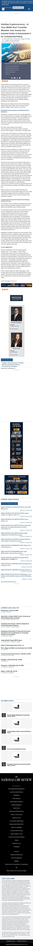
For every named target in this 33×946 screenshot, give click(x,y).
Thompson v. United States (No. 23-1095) (12, 665)
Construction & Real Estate (16, 821)
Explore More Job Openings (7, 368)
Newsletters (16, 795)
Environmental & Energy (16, 830)
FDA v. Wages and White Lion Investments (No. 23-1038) (16, 648)
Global (16, 840)
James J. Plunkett (6, 612)
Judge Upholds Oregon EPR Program (11, 640)
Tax (16, 867)
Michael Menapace (8, 38)
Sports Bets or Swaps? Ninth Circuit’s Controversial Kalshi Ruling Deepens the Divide (15, 617)
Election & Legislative (16, 827)
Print (12, 78)
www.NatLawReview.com (11, 887)
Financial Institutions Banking (11, 68)
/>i (20, 78)
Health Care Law (16, 843)
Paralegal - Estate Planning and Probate (13, 362)
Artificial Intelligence (17, 804)
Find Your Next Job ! (7, 359)
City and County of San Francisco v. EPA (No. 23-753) (16, 653)
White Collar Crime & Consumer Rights (16, 870)
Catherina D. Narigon (15, 641)
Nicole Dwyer (17, 38)
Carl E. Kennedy (6, 619)
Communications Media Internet (12, 66)
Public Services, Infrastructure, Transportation (16, 864)
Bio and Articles (14, 328)
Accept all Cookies (7, 7)
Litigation (16, 861)
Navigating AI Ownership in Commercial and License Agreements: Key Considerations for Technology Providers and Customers (15, 633)
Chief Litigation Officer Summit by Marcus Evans (19, 732)
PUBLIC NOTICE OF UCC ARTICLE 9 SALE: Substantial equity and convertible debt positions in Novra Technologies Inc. (16, 527)
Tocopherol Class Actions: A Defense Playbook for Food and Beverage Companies (15, 624)
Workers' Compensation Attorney (11, 364)
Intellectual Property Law (16, 854)
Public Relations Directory (16, 801)
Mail (15, 78)
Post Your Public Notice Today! (9, 503)
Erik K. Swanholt (6, 626)
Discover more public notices (8, 581)
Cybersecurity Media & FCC (16, 824)
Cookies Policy (5, 4)
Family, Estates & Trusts (16, 833)
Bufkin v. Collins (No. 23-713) (9, 671)
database (8, 886)
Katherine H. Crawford (7, 636)
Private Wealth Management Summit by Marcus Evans (18, 715)
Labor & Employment (16, 857)
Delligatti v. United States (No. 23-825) (11, 659)
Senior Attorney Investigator (9, 366)
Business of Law (16, 817)
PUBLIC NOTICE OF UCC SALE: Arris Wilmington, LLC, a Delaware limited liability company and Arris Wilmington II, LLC (16, 576)
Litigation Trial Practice (10, 72)
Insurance (16, 851)
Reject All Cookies (18, 7)
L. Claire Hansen (6, 641)
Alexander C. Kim (14, 619)
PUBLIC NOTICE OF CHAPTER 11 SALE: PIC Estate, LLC (16, 569)
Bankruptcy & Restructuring (16, 811)
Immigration (17, 846)
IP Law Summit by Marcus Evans (16, 749)
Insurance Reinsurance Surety (11, 70)
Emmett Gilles (11, 655)
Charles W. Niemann (15, 626)
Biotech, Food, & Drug (16, 814)
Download (17, 78)
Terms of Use (8, 883)
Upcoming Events (7, 701)
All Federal (7, 74)
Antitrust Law (16, 808)
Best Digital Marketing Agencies (17, 788)
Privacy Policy (16, 883)
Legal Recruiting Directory (16, 792)
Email (12, 324)
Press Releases (17, 798)
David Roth (5, 649)
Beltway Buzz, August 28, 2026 (9, 610)
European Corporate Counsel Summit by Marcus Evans (18, 765)
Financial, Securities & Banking (16, 837)
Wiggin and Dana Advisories (12, 40)
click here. (13, 936)
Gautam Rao (11, 666)
